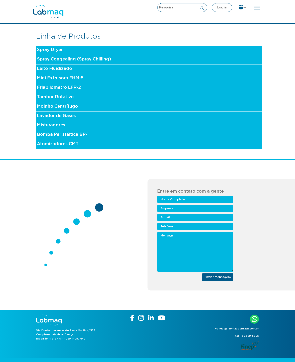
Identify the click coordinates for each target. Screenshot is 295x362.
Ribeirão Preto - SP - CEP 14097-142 (60, 338)
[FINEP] (250, 345)
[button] (242, 7)
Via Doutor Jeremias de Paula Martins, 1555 (65, 330)
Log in (222, 7)
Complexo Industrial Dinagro (55, 334)
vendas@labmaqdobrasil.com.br (237, 328)
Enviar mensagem (217, 277)
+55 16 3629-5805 (247, 336)
